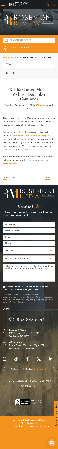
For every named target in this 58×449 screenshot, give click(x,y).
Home (10, 381)
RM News (40, 105)
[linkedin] (52, 361)
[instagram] (6, 361)
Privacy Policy (18, 426)
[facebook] (29, 361)
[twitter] (40, 361)
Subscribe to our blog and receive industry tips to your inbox (26, 288)
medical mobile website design (32, 136)
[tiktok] (17, 361)
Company (45, 381)
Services (22, 381)
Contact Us (29, 386)
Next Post (50, 177)
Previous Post (10, 177)
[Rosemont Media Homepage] (18, 4)
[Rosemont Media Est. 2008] (29, 194)
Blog (33, 381)
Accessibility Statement (39, 426)
